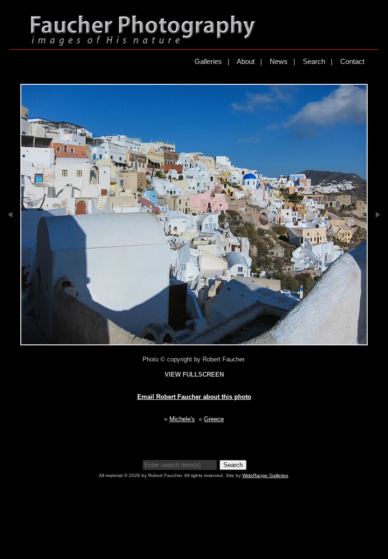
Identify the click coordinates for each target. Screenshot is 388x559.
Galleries (208, 61)
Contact (352, 61)
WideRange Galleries (265, 475)
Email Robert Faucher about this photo (194, 396)
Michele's (182, 419)
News (279, 61)
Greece (214, 419)
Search (314, 61)
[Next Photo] (378, 245)
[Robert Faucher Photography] (142, 41)
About (246, 61)
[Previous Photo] (10, 245)
